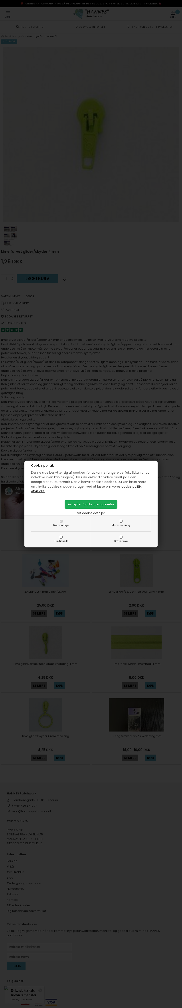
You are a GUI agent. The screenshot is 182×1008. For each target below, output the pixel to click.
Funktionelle (60, 541)
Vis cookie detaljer (91, 513)
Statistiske (121, 541)
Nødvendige (61, 525)
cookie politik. (131, 486)
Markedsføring (121, 525)
